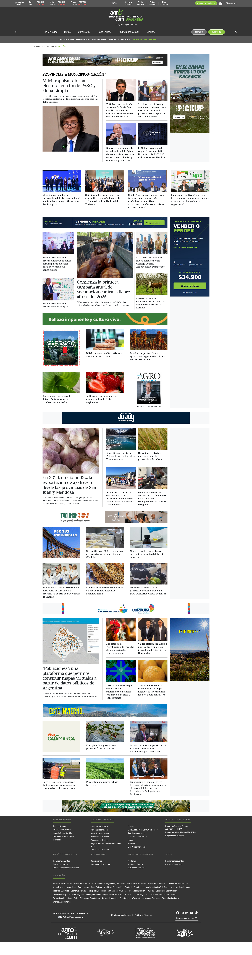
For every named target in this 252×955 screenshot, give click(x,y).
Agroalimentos (59, 887)
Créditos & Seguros (61, 891)
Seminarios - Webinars (100, 850)
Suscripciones (96, 861)
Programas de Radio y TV (113, 894)
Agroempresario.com (99, 830)
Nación (174, 894)
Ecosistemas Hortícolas (136, 883)
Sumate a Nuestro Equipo (63, 836)
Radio (130, 840)
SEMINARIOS (105, 32)
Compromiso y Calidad (100, 826)
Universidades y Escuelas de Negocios (68, 894)
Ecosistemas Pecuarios (83, 883)
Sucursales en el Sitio (137, 868)
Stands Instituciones (170, 898)
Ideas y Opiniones (93, 894)
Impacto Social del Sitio (62, 833)
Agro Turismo (96, 887)
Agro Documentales (136, 833)
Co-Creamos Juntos (61, 861)
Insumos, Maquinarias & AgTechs (155, 887)
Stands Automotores (62, 902)
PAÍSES (67, 32)
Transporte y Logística (97, 891)
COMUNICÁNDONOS (129, 32)
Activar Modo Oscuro (72, 917)
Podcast (131, 843)
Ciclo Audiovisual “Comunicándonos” (143, 830)
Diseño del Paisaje (132, 887)
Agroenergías (83, 887)
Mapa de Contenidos (144, 39)
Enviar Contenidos (60, 864)
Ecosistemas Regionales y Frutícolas (110, 883)
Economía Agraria (78, 891)
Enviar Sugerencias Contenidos (66, 868)
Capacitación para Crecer (166, 891)
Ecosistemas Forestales (157, 883)
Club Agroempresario (137, 847)
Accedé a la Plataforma (206, 3)
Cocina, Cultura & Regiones (136, 894)
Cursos (131, 826)
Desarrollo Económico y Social (141, 891)
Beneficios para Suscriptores (132, 898)
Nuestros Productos (110, 898)
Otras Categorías (119, 39)
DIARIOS (151, 32)
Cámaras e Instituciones (118, 891)
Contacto (57, 840)
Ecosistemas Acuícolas (178, 883)
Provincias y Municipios (62, 898)
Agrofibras (71, 887)
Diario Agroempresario (100, 833)
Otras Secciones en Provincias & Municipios (81, 39)
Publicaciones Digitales (100, 840)
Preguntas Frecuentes (174, 861)
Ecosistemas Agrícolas (62, 883)
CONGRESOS (84, 32)
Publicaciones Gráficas (100, 837)
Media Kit (132, 861)
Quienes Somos (59, 826)
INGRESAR (199, 32)
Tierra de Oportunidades (159, 894)
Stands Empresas (152, 898)
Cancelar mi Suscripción (100, 864)
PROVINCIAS (51, 32)
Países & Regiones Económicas (87, 898)
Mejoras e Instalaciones (180, 887)
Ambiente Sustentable (113, 887)
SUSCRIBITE (216, 32)
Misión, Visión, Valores (62, 830)
